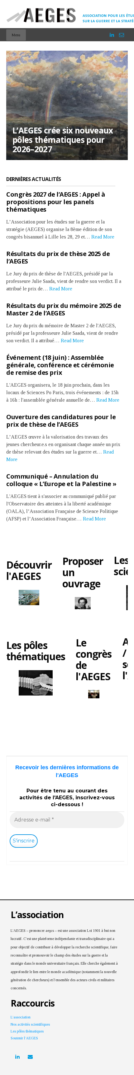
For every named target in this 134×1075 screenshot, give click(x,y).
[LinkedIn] (112, 32)
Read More (102, 236)
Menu (16, 35)
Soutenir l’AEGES (24, 1038)
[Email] (121, 32)
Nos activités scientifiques (30, 1024)
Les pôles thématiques (27, 1031)
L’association (21, 1017)
